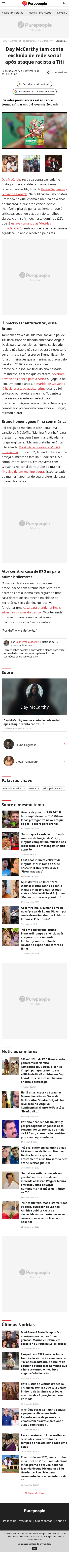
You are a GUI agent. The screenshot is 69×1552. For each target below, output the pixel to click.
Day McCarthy (46, 40)
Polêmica (34, 788)
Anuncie (61, 1521)
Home (4, 40)
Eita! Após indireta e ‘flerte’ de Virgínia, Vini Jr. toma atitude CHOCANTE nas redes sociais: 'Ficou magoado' (40, 865)
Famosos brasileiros (14, 788)
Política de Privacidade (17, 1521)
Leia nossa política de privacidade (34, 1544)
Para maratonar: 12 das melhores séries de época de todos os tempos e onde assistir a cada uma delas (44, 1441)
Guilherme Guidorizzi (27, 641)
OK (34, 1548)
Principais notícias (53, 788)
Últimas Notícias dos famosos (24, 40)
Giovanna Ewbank (14, 194)
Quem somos (43, 1521)
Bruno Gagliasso (53, 189)
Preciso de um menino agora (23, 472)
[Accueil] (34, 3)
